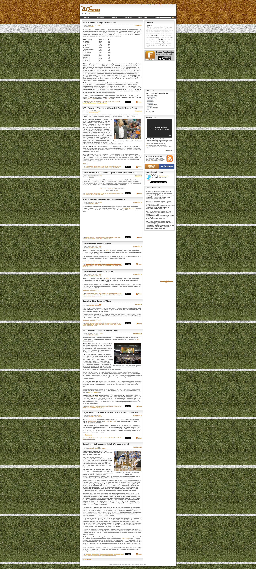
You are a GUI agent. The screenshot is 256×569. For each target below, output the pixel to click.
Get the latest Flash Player (107, 188)
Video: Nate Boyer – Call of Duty (156, 139)
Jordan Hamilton (95, 167)
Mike (99, 447)
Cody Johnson (149, 31)
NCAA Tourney (98, 416)
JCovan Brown (86, 167)
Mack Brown (153, 45)
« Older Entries (87, 559)
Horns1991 (107, 98)
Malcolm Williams (160, 31)
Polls (165, 41)
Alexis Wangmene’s (93, 392)
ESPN (116, 190)
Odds (93, 439)
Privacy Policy (143, 564)
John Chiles (152, 39)
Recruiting (129, 17)
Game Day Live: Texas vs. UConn (97, 301)
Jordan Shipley (164, 27)
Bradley (97, 396)
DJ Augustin (104, 101)
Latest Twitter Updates (154, 172)
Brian (101, 175)
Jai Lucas (118, 166)
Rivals (170, 37)
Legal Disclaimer (135, 564)
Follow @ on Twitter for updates (160, 176)
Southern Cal (169, 30)
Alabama (148, 37)
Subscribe (147, 4)
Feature (96, 112)
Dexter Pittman (97, 101)
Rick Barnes (93, 102)
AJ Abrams (88, 554)
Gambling (111, 437)
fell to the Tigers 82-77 (129, 208)
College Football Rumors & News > (166, 281)
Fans (158, 45)
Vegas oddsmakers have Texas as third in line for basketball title (110, 412)
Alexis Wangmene (90, 237)
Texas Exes (100, 102)
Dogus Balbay (112, 166)
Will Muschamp (154, 30)
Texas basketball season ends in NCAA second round (106, 444)
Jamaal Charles (154, 28)
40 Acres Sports (90, 10)
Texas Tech (97, 194)
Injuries (147, 39)
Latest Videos (151, 117)
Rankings (148, 35)
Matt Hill (91, 325)
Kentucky (89, 439)
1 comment (138, 111)
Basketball (101, 17)
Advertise (165, 4)
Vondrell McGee (162, 30)
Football (87, 17)
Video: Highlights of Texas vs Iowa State (156, 145)
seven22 (124, 564)
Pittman (92, 396)
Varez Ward (116, 167)
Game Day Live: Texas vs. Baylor (97, 243)
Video (102, 194)
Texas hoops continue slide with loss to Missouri (104, 200)
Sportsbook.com (92, 421)
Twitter (107, 250)
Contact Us (171, 4)
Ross (99, 25)
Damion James (89, 101)
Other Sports (143, 17)
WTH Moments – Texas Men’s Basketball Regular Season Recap (110, 108)
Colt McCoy (159, 42)
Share (140, 102)
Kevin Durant (111, 101)
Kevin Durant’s (126, 538)
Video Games (154, 33)
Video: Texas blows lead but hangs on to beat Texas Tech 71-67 (110, 173)
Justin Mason (102, 167)
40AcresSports (92, 98)
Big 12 (158, 37)
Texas (92, 194)
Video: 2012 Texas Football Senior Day (156, 143)
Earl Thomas (153, 43)
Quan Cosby (161, 33)
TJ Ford (105, 102)
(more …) (85, 163)
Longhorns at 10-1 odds (109, 421)
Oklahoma (163, 45)
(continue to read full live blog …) (92, 261)
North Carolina (90, 407)
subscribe (150, 160)
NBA (88, 102)
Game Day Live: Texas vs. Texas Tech (99, 271)
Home (142, 4)
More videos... (169, 150)
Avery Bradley (89, 166)
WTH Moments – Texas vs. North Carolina (100, 331)
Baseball (115, 17)
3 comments (138, 25)
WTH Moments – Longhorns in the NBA (99, 23)
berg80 (128, 564)
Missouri (106, 238)
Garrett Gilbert (168, 39)
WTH (102, 407)
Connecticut (113, 323)
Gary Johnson (119, 193)
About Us (153, 4)
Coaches (153, 37)
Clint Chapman (106, 323)
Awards (166, 37)
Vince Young (161, 35)
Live (100, 247)
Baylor (103, 264)
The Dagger (88, 435)
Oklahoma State (168, 33)
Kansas (85, 439)
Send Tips (159, 4)
